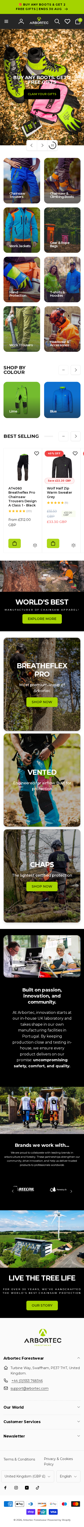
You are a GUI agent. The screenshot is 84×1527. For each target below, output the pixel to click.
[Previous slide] (32, 145)
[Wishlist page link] (67, 21)
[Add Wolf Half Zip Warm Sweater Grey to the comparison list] (73, 545)
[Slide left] (63, 370)
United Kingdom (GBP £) (24, 1476)
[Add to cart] (14, 543)
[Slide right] (75, 370)
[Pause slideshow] (52, 145)
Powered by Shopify (58, 1519)
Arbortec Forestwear (35, 1519)
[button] (6, 21)
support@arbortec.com (29, 1388)
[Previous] (13, 1191)
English (66, 1476)
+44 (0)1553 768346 (27, 1381)
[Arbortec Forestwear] (42, 1346)
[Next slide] (42, 145)
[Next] (71, 1191)
